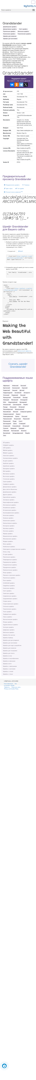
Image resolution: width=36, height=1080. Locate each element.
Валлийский (6, 433)
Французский (7, 397)
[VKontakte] (12, 85)
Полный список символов (14, 192)
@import (20, 251)
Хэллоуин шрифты (8, 627)
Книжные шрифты (8, 518)
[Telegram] (21, 85)
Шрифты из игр (7, 656)
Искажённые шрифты (9, 507)
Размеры (26, 185)
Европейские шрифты (9, 497)
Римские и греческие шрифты (11, 575)
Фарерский (15, 395)
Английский (18, 392)
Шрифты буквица (8, 637)
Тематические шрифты (9, 609)
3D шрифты (6, 442)
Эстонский (6, 395)
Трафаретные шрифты (9, 614)
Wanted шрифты (7, 450)
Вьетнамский (15, 430)
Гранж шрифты (7, 481)
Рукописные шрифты (9, 578)
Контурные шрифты (8, 526)
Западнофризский (17, 433)
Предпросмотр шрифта (12, 185)
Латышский (13, 407)
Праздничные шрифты (9, 567)
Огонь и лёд (6, 552)
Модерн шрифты (8, 541)
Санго (20, 421)
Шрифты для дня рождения (11, 640)
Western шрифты (8, 453)
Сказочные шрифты (8, 588)
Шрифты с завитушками (10, 666)
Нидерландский (7, 392)
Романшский (6, 421)
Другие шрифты (7, 494)
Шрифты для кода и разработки (12, 645)
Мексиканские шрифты (9, 539)
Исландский (23, 400)
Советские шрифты (8, 593)
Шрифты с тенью (8, 674)
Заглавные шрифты (8, 500)
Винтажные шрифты (9, 474)
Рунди (14, 421)
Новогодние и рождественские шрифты (14, 549)
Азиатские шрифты (8, 455)
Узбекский (6, 430)
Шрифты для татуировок (10, 650)
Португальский (7, 419)
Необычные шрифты (9, 546)
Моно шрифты (7, 544)
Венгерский (14, 400)
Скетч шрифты (7, 591)
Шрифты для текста (8, 653)
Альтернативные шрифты (10, 458)
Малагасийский (19, 409)
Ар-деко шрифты (8, 461)
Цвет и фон (8, 188)
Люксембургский (8, 409)
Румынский (26, 419)
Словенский (6, 426)
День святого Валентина (10, 489)
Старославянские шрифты (10, 604)
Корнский (24, 388)
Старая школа (7, 601)
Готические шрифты (9, 479)
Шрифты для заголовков (10, 643)
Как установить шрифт (10, 684)
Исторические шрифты (9, 510)
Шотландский (7, 423)
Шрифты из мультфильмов (10, 658)
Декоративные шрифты (9, 487)
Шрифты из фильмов (9, 661)
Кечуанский (17, 419)
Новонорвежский (8, 416)
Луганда (25, 397)
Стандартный (11, 251)
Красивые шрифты (8, 528)
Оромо (17, 416)
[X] (26, 85)
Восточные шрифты (8, 476)
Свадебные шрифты (9, 585)
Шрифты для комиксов (9, 648)
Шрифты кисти (7, 663)
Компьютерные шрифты (10, 523)
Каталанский (16, 388)
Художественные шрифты (10, 624)
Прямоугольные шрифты (10, 570)
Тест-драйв (20, 188)
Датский (22, 390)
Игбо (4, 402)
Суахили (5, 428)
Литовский (22, 407)
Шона (15, 423)
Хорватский (6, 390)
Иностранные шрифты (9, 505)
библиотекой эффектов (24, 351)
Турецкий (21, 428)
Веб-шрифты (6, 471)
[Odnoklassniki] (17, 85)
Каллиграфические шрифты (11, 513)
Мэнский (15, 411)
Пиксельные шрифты (9, 557)
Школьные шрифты (8, 632)
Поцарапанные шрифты (10, 565)
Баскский (23, 385)
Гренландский (17, 404)
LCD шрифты (7, 448)
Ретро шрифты (7, 572)
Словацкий (22, 423)
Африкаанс (6, 385)
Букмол (18, 414)
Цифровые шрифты (8, 630)
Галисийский (16, 397)
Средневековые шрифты (10, 598)
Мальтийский (7, 411)
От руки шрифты (8, 554)
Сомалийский (16, 426)
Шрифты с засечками (9, 669)
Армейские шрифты (9, 466)
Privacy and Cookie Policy (11, 689)
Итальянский (7, 404)
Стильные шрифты (8, 606)
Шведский (13, 428)
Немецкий (6, 400)
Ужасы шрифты (7, 617)
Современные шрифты (9, 596)
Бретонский (6, 388)
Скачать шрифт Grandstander (18, 365)
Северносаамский (8, 414)
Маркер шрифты (8, 533)
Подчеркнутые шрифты (9, 562)
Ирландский (23, 402)
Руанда (5, 407)
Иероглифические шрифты (11, 502)
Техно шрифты (7, 611)
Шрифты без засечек (9, 635)
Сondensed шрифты (9, 583)
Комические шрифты (9, 520)
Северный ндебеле (26, 411)
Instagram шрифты (8, 445)
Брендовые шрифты (9, 468)
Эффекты (7, 687)
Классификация (8, 683)
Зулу (4, 435)
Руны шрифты (7, 580)
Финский (22, 395)
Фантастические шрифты (10, 619)
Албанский (15, 385)
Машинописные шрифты (10, 536)
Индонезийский (12, 402)
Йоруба (27, 433)
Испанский (26, 426)
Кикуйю (26, 404)
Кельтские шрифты (8, 515)
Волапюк (23, 430)
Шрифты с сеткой (8, 671)
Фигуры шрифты (7, 622)
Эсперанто (27, 392)
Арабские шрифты (8, 463)
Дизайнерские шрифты (9, 492)
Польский (24, 416)
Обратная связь (16, 687)
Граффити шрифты (8, 484)
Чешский (14, 390)
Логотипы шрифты (8, 531)
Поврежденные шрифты (10, 559)
